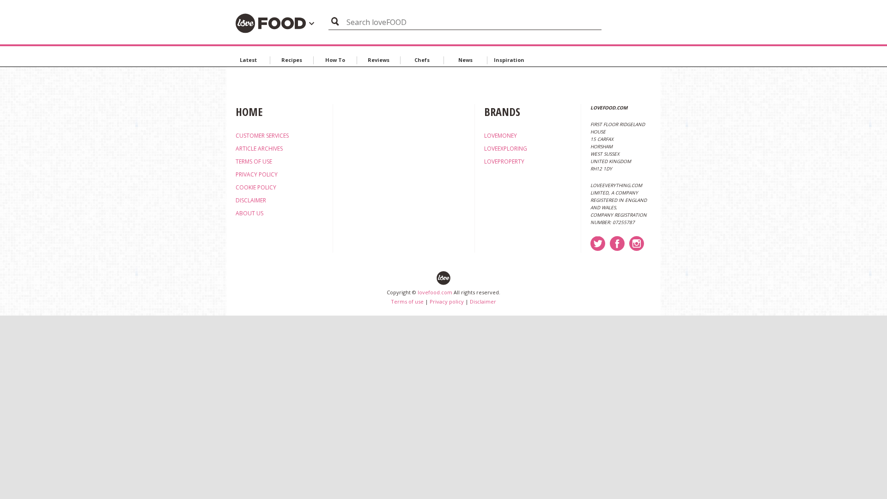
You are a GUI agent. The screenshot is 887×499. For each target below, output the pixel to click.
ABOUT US (249, 213)
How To (335, 59)
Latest (248, 59)
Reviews (378, 59)
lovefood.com (435, 292)
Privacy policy (447, 301)
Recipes (291, 59)
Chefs (422, 59)
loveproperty (504, 161)
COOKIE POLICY (256, 187)
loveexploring (505, 148)
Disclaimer (483, 301)
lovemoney (500, 136)
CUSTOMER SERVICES (262, 136)
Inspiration (509, 59)
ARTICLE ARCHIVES (259, 148)
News (465, 59)
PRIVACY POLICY (257, 174)
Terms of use (407, 301)
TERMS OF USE (254, 161)
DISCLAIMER (251, 200)
